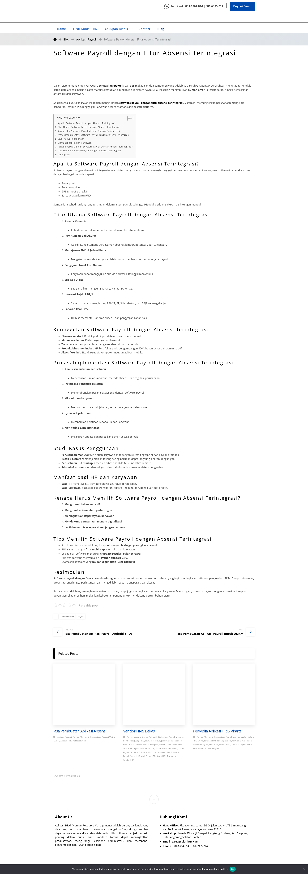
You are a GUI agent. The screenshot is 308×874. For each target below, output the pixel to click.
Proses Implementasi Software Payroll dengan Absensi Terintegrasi (93, 134)
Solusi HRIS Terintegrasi (167, 756)
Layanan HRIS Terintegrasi (146, 744)
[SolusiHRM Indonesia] (61, 11)
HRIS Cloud (155, 740)
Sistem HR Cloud (147, 748)
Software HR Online (147, 752)
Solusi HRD (151, 756)
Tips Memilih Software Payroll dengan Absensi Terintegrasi (89, 150)
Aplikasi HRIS (66, 740)
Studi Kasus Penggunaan (71, 138)
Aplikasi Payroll (67, 616)
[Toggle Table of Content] (129, 118)
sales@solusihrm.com (185, 841)
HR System (145, 740)
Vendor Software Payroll (208, 748)
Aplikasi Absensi (64, 737)
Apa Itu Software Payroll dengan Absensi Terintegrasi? (87, 123)
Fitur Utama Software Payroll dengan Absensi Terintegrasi (89, 127)
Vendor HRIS (128, 760)
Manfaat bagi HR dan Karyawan (75, 142)
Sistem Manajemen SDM (166, 748)
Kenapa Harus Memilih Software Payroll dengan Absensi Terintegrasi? (95, 146)
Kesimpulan (64, 154)
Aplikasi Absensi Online (83, 737)
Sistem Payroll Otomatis (220, 744)
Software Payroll (238, 744)
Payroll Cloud (165, 744)
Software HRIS (163, 752)
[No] (304, 869)
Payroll (81, 616)
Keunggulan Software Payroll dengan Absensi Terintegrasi (89, 131)
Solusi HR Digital (137, 756)
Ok (232, 869)
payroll (118, 85)
